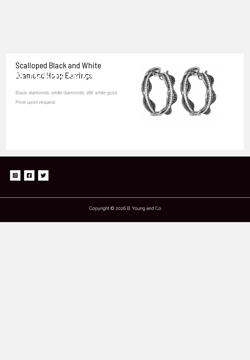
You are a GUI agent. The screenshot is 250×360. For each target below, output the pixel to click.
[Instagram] (15, 175)
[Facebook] (29, 175)
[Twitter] (43, 175)
